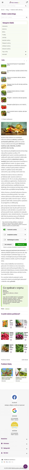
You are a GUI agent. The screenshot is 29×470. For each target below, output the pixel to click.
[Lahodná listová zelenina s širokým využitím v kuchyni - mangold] (3, 93)
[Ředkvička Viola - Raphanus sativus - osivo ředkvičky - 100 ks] (19, 336)
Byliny (3, 32)
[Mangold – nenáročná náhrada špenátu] (3, 99)
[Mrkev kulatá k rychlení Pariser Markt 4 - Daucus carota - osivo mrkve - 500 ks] (19, 323)
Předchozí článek (5, 359)
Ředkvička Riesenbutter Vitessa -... (11, 334)
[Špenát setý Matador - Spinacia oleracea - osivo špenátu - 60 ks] (19, 348)
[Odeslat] (26, 6)
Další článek (25, 359)
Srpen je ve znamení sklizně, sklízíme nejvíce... (16, 78)
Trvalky (4, 34)
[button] (24, 61)
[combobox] (13, 6)
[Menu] (2, 2)
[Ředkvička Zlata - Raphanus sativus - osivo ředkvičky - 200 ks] (5, 348)
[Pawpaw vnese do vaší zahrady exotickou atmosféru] (3, 86)
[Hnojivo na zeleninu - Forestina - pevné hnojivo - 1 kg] (5, 323)
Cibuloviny (4, 26)
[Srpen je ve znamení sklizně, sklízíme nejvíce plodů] (3, 79)
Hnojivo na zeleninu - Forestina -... (11, 323)
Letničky (4, 37)
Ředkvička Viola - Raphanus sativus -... (26, 335)
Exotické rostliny (6, 40)
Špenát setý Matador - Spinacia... (26, 346)
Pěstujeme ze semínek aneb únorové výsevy (21, 378)
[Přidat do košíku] (11, 327)
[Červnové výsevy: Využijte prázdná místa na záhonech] (3, 72)
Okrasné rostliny (6, 48)
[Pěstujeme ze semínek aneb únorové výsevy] (21, 372)
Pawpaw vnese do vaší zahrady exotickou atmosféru (17, 85)
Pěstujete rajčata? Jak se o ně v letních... (17, 104)
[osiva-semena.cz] (14, 2)
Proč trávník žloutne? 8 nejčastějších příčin (16, 64)
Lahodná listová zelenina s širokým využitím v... (15, 91)
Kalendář (4, 54)
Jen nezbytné (8, 244)
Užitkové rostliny (6, 46)
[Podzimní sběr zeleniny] (14, 128)
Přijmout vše (21, 244)
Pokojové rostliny (6, 43)
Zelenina (4, 29)
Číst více (4, 381)
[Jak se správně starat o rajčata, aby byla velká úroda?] (3, 113)
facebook (14, 402)
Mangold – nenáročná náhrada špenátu (17, 97)
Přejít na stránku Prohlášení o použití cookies (14, 247)
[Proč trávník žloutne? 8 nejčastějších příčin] (3, 66)
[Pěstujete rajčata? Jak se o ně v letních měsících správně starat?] (3, 106)
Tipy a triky (5, 51)
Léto (3, 60)
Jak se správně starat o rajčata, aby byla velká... (17, 112)
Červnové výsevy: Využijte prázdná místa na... (17, 71)
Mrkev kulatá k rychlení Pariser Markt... (25, 323)
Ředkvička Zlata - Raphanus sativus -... (11, 347)
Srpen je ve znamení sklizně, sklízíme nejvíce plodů (7, 378)
